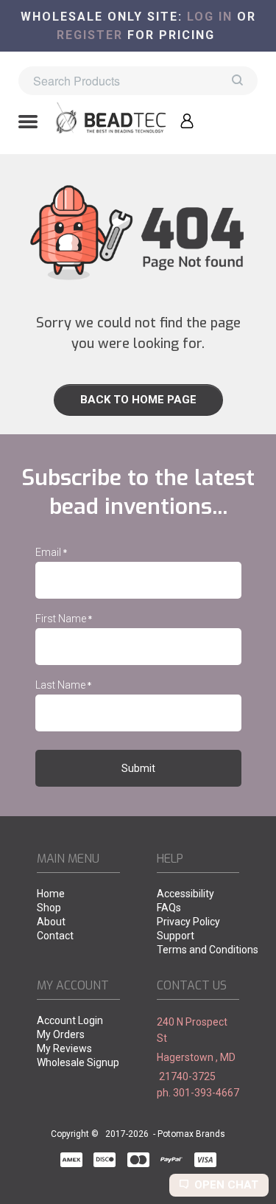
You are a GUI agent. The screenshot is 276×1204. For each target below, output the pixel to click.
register (90, 35)
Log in (210, 17)
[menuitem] (78, 895)
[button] (28, 123)
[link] (138, 400)
